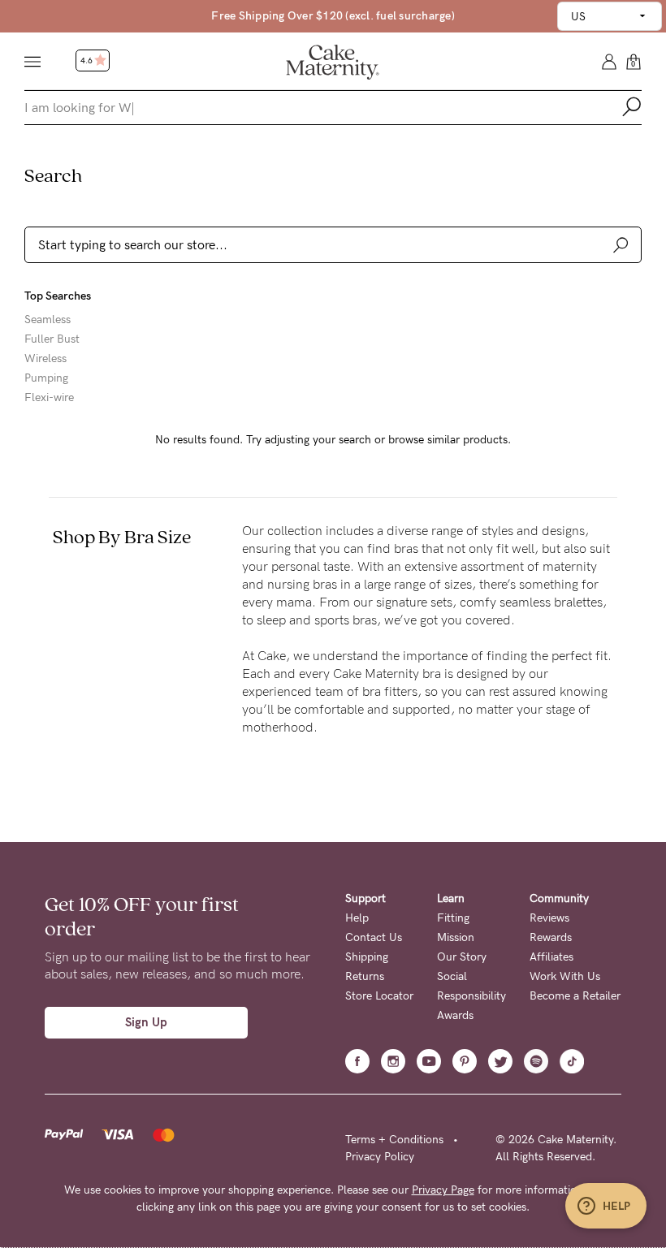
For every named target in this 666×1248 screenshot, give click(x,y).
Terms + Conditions (394, 1140)
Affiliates (551, 957)
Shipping (366, 957)
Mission (455, 937)
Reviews (549, 918)
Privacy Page (443, 1190)
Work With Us (565, 976)
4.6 (87, 61)
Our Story (462, 957)
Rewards (551, 937)
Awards (455, 1015)
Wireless (45, 358)
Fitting (453, 918)
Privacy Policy (379, 1157)
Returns (364, 976)
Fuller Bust (52, 339)
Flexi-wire (49, 397)
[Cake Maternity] (332, 60)
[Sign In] (609, 60)
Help (357, 918)
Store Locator (379, 996)
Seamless (47, 319)
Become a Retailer (575, 996)
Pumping (46, 378)
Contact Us (373, 937)
